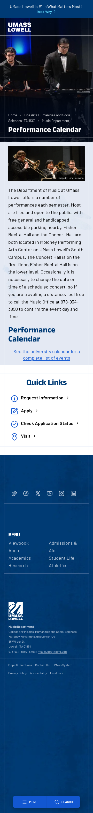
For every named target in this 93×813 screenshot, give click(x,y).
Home (12, 115)
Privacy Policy (17, 673)
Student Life (61, 558)
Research (18, 565)
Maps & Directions (20, 665)
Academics (20, 558)
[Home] (19, 27)
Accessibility (38, 673)
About (15, 550)
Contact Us (42, 665)
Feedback (56, 673)
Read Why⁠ (44, 12)
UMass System (62, 665)
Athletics (58, 565)
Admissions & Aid (63, 546)
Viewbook (19, 543)
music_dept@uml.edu (52, 651)
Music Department (55, 120)
